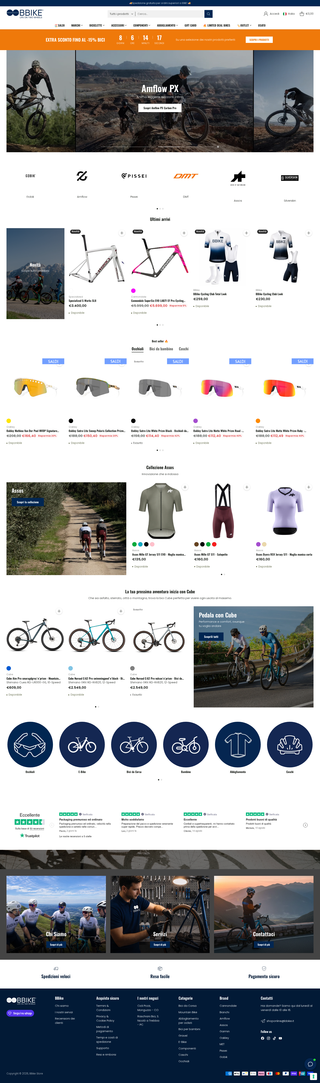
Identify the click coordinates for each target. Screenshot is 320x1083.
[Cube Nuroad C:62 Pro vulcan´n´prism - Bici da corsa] (159, 635)
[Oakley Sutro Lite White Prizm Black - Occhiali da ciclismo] (160, 387)
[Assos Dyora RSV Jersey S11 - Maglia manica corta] (285, 511)
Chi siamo (62, 1006)
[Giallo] (8, 421)
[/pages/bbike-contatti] (264, 914)
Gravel (183, 1036)
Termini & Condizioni (103, 1008)
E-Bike (183, 1042)
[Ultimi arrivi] (35, 273)
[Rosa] (152, 544)
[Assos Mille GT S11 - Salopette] (223, 511)
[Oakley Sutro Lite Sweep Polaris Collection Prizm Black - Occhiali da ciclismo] (98, 387)
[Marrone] (196, 544)
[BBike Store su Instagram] (268, 1039)
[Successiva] (312, 178)
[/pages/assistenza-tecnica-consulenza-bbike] (160, 914)
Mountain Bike (188, 1012)
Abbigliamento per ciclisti (189, 1021)
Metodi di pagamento (104, 1029)
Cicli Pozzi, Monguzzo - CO (148, 1008)
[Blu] (8, 668)
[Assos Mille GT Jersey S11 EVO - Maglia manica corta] (161, 511)
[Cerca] (208, 14)
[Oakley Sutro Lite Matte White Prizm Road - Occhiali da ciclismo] (222, 387)
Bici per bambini (189, 1029)
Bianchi (224, 1012)
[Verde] (134, 544)
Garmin (225, 1031)
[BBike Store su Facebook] (262, 1039)
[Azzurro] (70, 668)
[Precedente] (8, 178)
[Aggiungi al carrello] (122, 233)
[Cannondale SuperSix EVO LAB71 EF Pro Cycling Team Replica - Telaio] (160, 257)
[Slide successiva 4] (199, 147)
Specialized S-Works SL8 (82, 301)
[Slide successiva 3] (171, 147)
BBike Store (36, 1073)
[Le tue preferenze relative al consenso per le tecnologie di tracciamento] (313, 1076)
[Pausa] (218, 146)
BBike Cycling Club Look (269, 294)
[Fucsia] (133, 290)
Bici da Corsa (187, 1006)
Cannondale (228, 1006)
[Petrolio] (140, 544)
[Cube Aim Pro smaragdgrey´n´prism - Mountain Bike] (35, 635)
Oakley (224, 1038)
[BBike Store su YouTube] (280, 1039)
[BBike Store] (25, 13)
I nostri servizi (64, 1012)
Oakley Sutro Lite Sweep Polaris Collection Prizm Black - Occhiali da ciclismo (96, 433)
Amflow (225, 1018)
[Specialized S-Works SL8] (98, 257)
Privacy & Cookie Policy (105, 1018)
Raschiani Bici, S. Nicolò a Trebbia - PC (148, 1020)
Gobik (223, 1057)
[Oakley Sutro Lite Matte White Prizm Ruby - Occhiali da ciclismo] (285, 387)
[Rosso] (214, 544)
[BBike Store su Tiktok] (274, 1039)
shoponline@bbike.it (280, 1021)
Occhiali (184, 1061)
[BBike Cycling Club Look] (285, 257)
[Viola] (195, 421)
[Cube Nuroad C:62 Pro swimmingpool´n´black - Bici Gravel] (97, 635)
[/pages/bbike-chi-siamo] (56, 914)
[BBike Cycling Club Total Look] (222, 257)
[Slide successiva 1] (114, 147)
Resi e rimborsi (106, 1054)
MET (222, 1044)
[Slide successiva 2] (143, 147)
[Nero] (71, 421)
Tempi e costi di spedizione (107, 1039)
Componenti (187, 1048)
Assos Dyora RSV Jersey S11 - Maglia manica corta (284, 554)
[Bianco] (71, 290)
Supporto (102, 1048)
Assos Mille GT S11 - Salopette (211, 554)
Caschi (183, 1055)
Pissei (223, 1051)
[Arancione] (258, 421)
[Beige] (264, 544)
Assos (224, 1025)
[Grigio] (132, 668)
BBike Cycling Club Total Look (209, 294)
